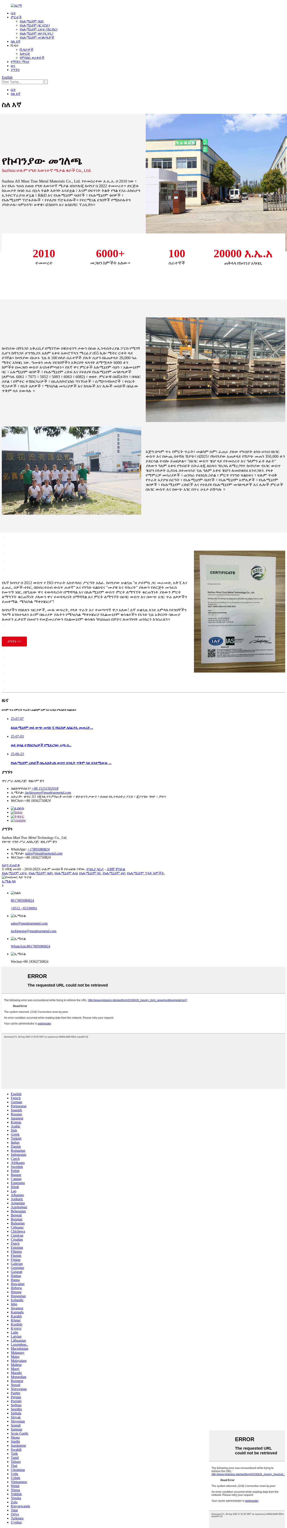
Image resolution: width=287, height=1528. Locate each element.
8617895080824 (22, 900)
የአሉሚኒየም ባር (90, 873)
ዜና (13, 66)
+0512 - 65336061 (24, 908)
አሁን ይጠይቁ (11, 865)
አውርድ (25, 53)
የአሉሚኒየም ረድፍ (14, 873)
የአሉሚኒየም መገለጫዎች (37, 37)
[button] (14, 641)
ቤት (13, 13)
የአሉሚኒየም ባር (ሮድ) (35, 25)
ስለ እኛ (15, 41)
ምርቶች (16, 17)
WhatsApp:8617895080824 (30, 946)
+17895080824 (38, 849)
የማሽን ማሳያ (20, 62)
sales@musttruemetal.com (44, 853)
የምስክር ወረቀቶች (32, 57)
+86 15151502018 (45, 788)
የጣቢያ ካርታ (95, 869)
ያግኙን (15, 70)
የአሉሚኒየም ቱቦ (114, 873)
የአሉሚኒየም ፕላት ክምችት (145, 873)
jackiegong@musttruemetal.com (48, 792)
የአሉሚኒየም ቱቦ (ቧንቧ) (36, 33)
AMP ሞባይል (116, 869)
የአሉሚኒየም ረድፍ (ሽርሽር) (38, 29)
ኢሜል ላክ (9, 881)
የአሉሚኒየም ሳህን (32, 21)
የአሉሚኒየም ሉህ (65, 873)
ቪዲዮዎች (26, 49)
